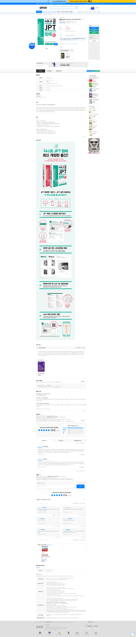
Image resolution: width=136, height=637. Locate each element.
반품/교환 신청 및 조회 (53, 578)
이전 (39, 443)
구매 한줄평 (74, 503)
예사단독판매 (83, 11)
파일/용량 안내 (50, 87)
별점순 (83, 443)
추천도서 (95, 11)
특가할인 (91, 11)
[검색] (76, 7)
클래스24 (67, 11)
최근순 (78, 443)
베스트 (44, 11)
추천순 (81, 443)
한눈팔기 (94, 108)
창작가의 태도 (95, 125)
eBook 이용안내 (95, 36)
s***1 (43, 447)
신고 (50, 447)
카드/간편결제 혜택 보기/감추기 (75, 35)
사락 (61, 11)
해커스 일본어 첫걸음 (96, 88)
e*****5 (56, 515)
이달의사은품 (88, 11)
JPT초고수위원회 (62, 21)
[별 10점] (44, 483)
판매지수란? (76, 22)
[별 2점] (39, 483)
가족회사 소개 (97, 622)
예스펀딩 (63, 11)
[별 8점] (43, 483)
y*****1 (44, 460)
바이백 (52, 11)
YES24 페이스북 (89, 622)
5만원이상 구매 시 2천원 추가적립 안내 (75, 31)
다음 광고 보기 (99, 9)
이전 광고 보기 (98, 9)
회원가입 (88, 3)
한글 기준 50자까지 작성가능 (42, 485)
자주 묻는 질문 (92, 628)
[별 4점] (41, 483)
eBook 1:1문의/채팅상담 (95, 626)
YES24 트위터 (91, 622)
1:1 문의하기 (87, 628)
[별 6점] (42, 483)
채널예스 (58, 11)
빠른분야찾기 (39, 11)
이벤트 (49, 11)
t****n (56, 537)
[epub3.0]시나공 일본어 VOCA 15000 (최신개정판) (41, 374)
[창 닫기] (72, 51)
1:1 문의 (58, 578)
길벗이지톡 (67, 21)
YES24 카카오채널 (88, 622)
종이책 (61, 47)
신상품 (46, 11)
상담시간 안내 (97, 628)
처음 (38, 443)
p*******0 (80, 515)
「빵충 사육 (67, 56)
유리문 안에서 (95, 131)
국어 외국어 (41, 97)
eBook (38, 97)
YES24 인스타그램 (92, 622)
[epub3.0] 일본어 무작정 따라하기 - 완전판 (96, 78)
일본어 (44, 97)
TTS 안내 (49, 82)
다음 (42, 443)
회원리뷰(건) (69, 22)
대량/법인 (98, 11)
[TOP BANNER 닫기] (134, 1)
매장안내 (54, 11)
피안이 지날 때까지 (95, 114)
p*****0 (56, 526)
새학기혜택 (79, 11)
